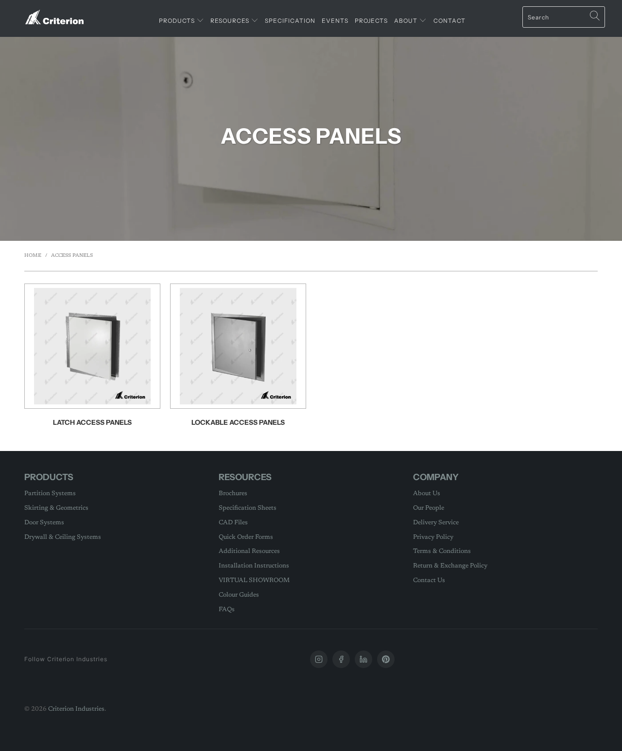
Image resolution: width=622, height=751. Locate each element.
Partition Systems (50, 493)
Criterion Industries (76, 709)
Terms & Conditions (442, 551)
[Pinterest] (386, 659)
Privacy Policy (433, 537)
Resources (230, 20)
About (406, 20)
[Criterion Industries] (55, 13)
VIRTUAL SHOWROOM (254, 580)
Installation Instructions (254, 566)
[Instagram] (319, 659)
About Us (426, 493)
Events (335, 20)
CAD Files (233, 522)
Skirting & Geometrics (56, 508)
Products (177, 20)
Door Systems (44, 522)
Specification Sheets (247, 508)
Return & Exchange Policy (450, 566)
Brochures (233, 493)
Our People (428, 508)
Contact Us (429, 580)
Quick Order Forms (246, 537)
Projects (371, 20)
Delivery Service (436, 522)
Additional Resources (249, 551)
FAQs (227, 609)
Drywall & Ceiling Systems (62, 537)
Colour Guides (239, 595)
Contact (449, 20)
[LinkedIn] (363, 659)
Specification (290, 20)
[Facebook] (341, 659)
